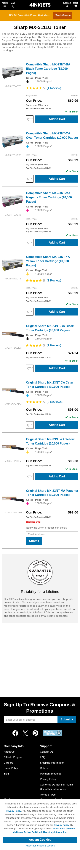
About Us (9, 751)
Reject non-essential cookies (40, 845)
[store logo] (40, 5)
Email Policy (11, 768)
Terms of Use (48, 794)
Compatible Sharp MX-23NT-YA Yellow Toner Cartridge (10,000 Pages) (48, 261)
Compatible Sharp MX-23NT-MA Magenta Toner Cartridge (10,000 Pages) (49, 197)
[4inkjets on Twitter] (25, 733)
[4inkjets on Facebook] (15, 733)
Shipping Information (52, 762)
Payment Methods (50, 773)
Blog (6, 773)
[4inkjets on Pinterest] (35, 733)
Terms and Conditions (63, 828)
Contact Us (46, 751)
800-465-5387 (13, 7)
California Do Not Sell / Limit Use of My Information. (40, 832)
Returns (44, 768)
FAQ (42, 757)
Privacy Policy (48, 778)
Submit (34, 540)
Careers (8, 762)
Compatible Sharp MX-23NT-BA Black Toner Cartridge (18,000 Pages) (48, 69)
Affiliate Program (13, 757)
